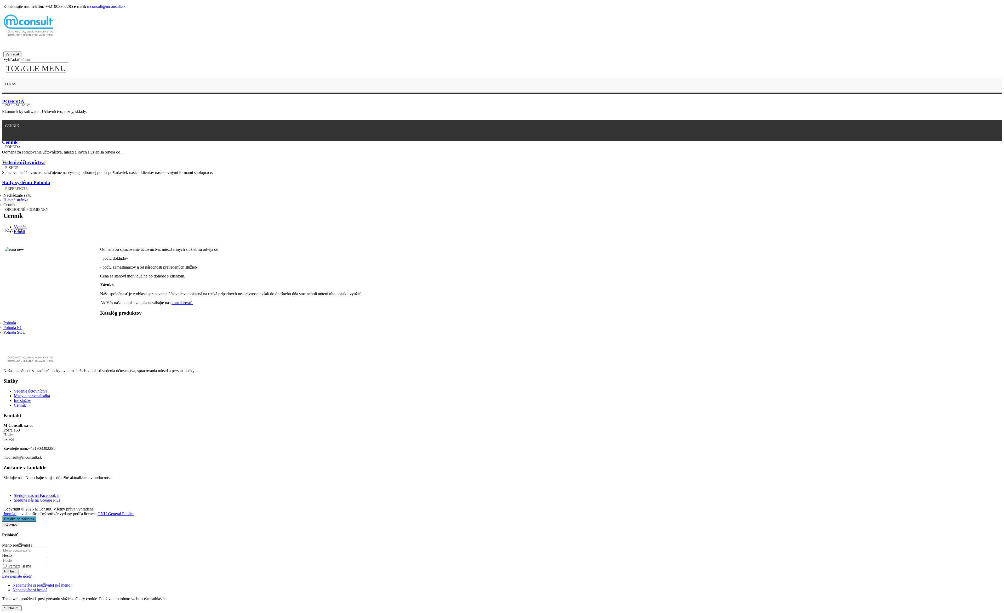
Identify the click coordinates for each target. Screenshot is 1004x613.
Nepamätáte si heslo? (30, 590)
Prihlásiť (10, 571)
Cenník (20, 405)
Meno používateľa (17, 545)
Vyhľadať (11, 59)
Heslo (7, 555)
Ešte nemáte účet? (17, 576)
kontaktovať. (182, 302)
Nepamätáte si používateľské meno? (42, 585)
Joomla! (9, 514)
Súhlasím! (12, 608)
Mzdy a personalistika (32, 396)
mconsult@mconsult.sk (106, 6)
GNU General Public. (116, 514)
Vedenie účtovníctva (30, 391)
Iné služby (22, 400)
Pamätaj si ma (19, 566)
